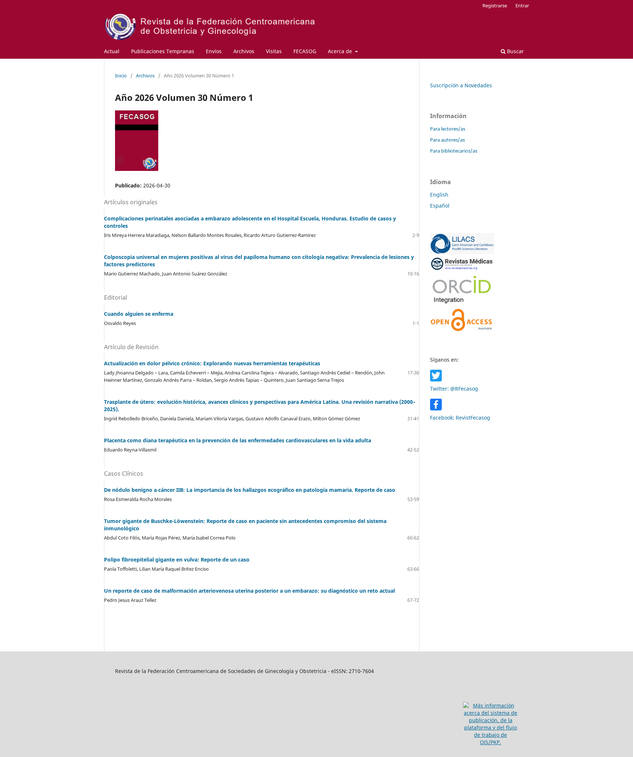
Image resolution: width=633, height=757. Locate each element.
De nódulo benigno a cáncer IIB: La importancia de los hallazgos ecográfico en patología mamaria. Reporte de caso (249, 489)
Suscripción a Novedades (461, 85)
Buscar (515, 51)
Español (439, 205)
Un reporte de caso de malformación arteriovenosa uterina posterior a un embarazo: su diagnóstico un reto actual (249, 590)
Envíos (214, 51)
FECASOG (304, 51)
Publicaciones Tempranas (162, 51)
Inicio (121, 75)
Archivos (243, 51)
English (439, 194)
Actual (111, 51)
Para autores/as (447, 139)
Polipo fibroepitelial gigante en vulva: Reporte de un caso (176, 559)
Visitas (274, 51)
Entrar (522, 5)
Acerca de (340, 51)
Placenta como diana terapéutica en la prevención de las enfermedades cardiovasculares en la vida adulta (237, 440)
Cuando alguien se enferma (138, 313)
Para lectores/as (447, 128)
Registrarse (494, 5)
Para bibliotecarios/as (453, 150)
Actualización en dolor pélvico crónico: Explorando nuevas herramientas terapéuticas (212, 363)
